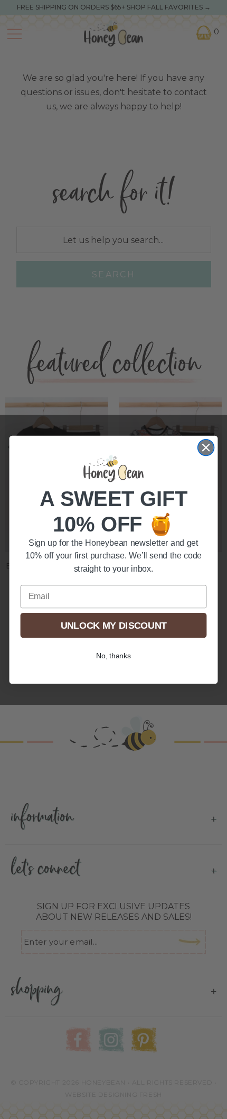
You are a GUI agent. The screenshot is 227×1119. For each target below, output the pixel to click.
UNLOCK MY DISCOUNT (114, 625)
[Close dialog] (206, 447)
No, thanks (113, 655)
